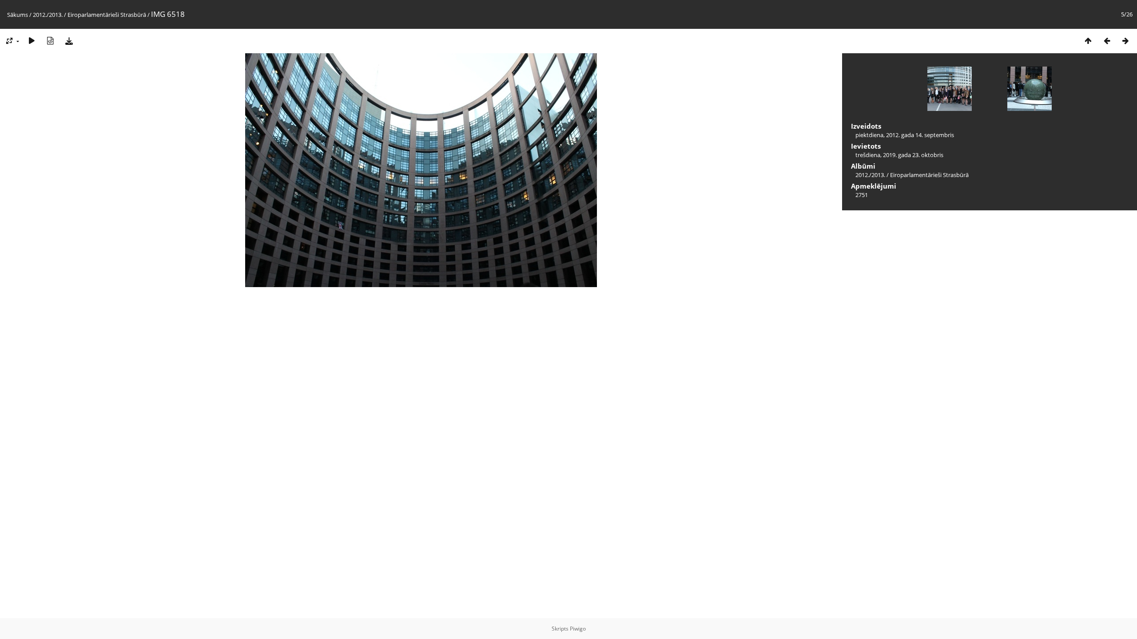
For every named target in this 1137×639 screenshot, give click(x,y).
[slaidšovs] (31, 41)
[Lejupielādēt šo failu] (69, 41)
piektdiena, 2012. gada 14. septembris (904, 135)
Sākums (17, 15)
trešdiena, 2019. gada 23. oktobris (899, 155)
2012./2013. (48, 15)
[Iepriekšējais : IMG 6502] (1106, 41)
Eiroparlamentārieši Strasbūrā (107, 15)
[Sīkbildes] (1088, 41)
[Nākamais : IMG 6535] (1125, 41)
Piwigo (578, 628)
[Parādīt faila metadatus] (50, 41)
